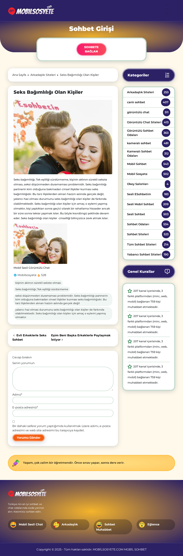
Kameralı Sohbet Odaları (147, 153)
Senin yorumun (23, 363)
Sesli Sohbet (147, 214)
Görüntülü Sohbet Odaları (147, 133)
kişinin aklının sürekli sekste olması (38, 282)
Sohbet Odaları (147, 224)
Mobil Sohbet (147, 164)
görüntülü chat (147, 112)
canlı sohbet (147, 102)
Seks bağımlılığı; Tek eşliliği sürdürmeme (41, 289)
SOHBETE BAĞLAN (91, 49)
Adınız (17, 394)
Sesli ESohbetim (147, 194)
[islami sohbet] (31, 10)
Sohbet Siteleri (147, 234)
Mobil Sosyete (147, 174)
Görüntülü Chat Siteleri (147, 122)
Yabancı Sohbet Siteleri (147, 254)
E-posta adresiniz (25, 407)
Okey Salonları (147, 184)
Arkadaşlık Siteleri (147, 92)
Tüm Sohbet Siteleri (147, 244)
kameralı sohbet (147, 143)
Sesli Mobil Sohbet (147, 204)
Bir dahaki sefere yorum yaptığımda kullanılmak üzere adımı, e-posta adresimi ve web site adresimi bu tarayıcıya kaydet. (61, 428)
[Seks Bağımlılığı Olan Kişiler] (63, 137)
